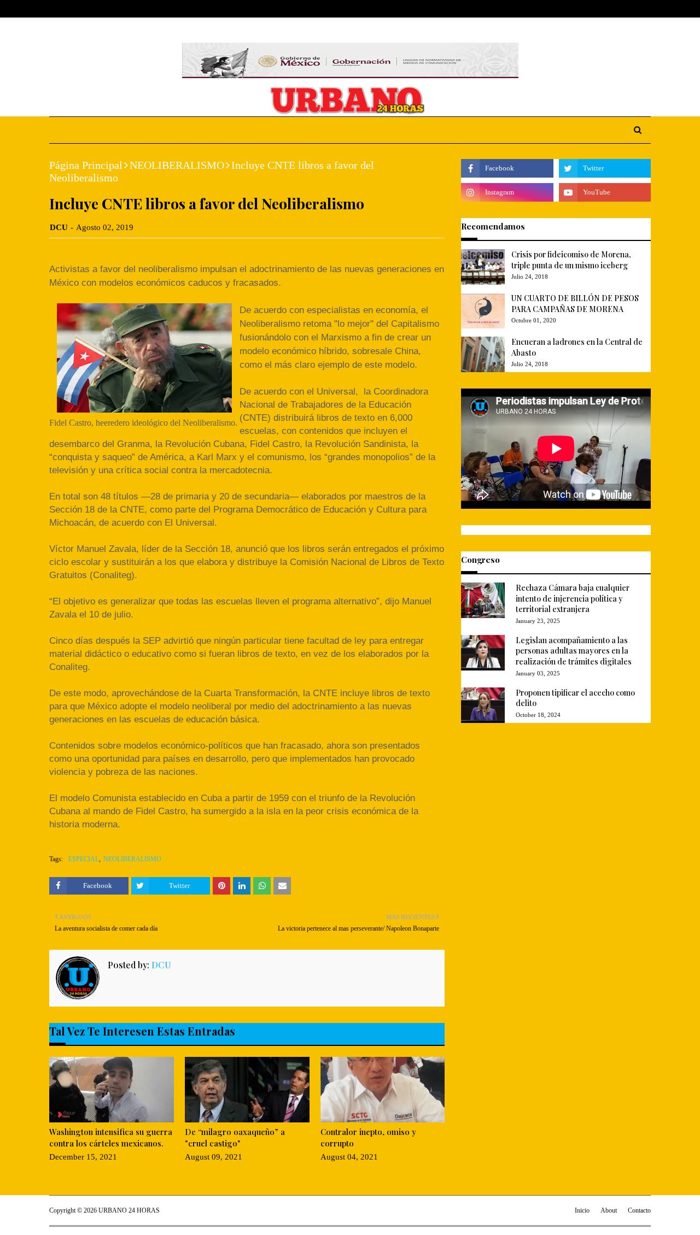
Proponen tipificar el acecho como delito (575, 698)
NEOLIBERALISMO (177, 165)
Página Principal (85, 165)
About (91, 8)
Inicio (582, 1210)
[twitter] (612, 9)
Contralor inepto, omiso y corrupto (368, 1137)
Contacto (639, 1210)
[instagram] (630, 9)
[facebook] (595, 9)
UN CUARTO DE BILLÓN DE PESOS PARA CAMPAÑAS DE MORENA (575, 303)
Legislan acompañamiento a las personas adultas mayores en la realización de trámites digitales (574, 651)
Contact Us (132, 8)
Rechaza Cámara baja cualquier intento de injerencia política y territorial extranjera (572, 598)
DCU (59, 227)
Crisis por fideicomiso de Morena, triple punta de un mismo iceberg (571, 259)
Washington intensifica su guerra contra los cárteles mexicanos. (110, 1137)
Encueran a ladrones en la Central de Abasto (577, 347)
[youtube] (605, 192)
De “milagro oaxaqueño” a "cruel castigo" (235, 1137)
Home (59, 8)
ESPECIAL (83, 859)
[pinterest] (646, 9)
